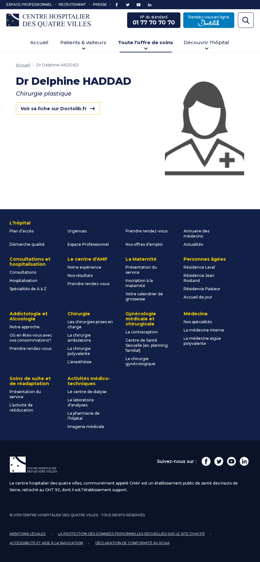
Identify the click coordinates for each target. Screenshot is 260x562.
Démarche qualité (27, 244)
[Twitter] (219, 461)
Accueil (39, 42)
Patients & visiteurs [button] (83, 42)
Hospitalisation (23, 280)
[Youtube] (231, 461)
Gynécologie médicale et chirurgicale (141, 319)
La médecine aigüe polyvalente (202, 341)
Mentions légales (28, 534)
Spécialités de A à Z (28, 288)
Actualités (193, 244)
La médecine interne (204, 330)
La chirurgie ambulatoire (79, 338)
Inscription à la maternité (139, 283)
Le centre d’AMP (87, 259)
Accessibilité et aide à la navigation (46, 543)
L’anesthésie (80, 361)
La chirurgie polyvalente (79, 351)
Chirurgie (79, 314)
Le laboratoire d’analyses (81, 402)
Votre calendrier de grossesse (144, 296)
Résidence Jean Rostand (199, 278)
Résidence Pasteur (202, 288)
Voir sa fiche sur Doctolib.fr (54, 108)
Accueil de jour (198, 297)
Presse (100, 4)
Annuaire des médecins (196, 233)
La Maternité (141, 259)
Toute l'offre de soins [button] (145, 42)
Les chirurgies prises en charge (90, 324)
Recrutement (72, 4)
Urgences (77, 231)
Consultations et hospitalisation (30, 261)
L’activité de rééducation (21, 407)
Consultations (23, 272)
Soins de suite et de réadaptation (30, 381)
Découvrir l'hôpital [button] (206, 42)
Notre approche (25, 326)
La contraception (142, 332)
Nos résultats (80, 275)
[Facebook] (206, 461)
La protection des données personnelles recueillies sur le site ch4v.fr (131, 534)
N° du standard (154, 20)
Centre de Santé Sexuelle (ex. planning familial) (147, 345)
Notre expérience (84, 267)
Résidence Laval (199, 267)
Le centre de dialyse (87, 391)
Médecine (196, 314)
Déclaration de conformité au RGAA (132, 543)
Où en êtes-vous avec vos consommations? (31, 338)
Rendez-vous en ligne (211, 20)
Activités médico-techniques (89, 381)
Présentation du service (141, 270)
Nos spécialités (198, 321)
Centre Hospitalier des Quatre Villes (48, 21)
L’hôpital (20, 223)
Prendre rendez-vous (146, 231)
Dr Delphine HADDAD (57, 65)
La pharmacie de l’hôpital (84, 416)
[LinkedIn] (244, 461)
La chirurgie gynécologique (140, 361)
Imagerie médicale (86, 426)
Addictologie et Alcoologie (29, 316)
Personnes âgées (205, 259)
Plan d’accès (22, 231)
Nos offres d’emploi (144, 244)
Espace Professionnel (29, 4)
